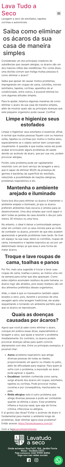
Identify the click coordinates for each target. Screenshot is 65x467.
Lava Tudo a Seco (19, 9)
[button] (58, 13)
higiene (25, 429)
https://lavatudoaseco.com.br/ (35, 423)
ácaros (17, 429)
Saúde (33, 429)
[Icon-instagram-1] (36, 460)
